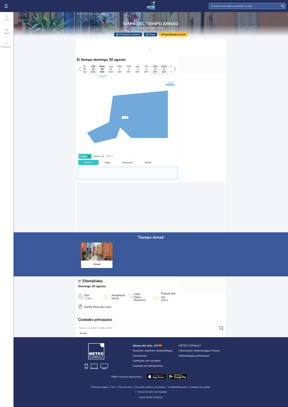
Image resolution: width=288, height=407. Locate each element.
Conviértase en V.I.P (174, 34)
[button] (122, 117)
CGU (113, 387)
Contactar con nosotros (146, 360)
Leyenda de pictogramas (148, 366)
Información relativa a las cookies (149, 387)
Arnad (103, 14)
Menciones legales (99, 387)
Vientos (96, 156)
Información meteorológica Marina (199, 350)
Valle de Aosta (94, 14)
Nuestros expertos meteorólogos (153, 350)
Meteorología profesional (194, 355)
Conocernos (140, 355)
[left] (80, 69)
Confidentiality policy (177, 387)
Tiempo (79, 14)
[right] (175, 69)
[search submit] (283, 6)
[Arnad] (121, 117)
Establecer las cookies (200, 387)
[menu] (6, 6)
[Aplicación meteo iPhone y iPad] (156, 376)
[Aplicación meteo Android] (178, 376)
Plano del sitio (124, 387)
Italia (85, 14)
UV (108, 156)
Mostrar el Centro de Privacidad (152, 392)
